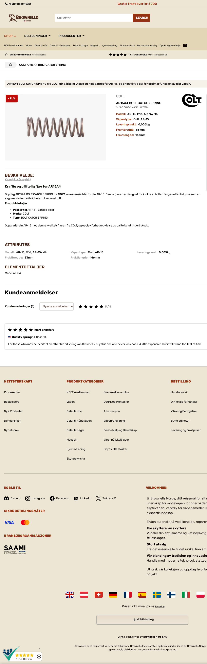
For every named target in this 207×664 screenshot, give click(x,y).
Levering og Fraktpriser (186, 430)
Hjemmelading (109, 45)
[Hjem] (9, 65)
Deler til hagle (80, 45)
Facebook (62, 498)
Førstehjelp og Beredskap (120, 430)
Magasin (94, 45)
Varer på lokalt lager (116, 439)
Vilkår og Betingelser (184, 411)
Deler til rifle (41, 45)
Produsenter (70, 36)
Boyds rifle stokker (115, 449)
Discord (15, 498)
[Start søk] (141, 18)
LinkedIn (85, 498)
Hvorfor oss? (179, 392)
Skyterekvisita (127, 45)
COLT (120, 96)
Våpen (28, 45)
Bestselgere (11, 401)
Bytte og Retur (180, 420)
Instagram (38, 498)
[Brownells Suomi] (171, 595)
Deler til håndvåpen (60, 45)
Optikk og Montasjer (170, 45)
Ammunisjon (112, 411)
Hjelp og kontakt (19, 3)
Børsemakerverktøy (147, 45)
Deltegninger (35, 36)
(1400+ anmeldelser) (147, 55)
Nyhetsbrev (11, 430)
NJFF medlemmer (13, 45)
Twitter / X (109, 498)
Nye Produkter (13, 411)
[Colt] (192, 100)
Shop (8, 36)
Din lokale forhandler (184, 401)
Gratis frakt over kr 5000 (137, 4)
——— (185, 45)
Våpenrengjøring (114, 420)
